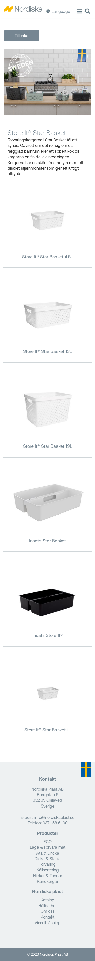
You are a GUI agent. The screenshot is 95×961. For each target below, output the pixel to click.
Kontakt (47, 917)
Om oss (47, 911)
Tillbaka (21, 35)
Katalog (47, 900)
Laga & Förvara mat (47, 847)
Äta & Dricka (47, 853)
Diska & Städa (48, 858)
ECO (48, 841)
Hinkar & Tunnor (47, 875)
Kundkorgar (47, 881)
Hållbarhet (47, 905)
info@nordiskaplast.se (54, 817)
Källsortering (47, 870)
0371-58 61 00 (55, 823)
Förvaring (47, 864)
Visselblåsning (48, 922)
